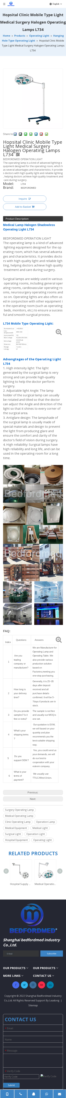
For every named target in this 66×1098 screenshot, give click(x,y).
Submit (11, 1085)
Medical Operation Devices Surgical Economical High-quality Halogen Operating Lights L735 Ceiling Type (45, 884)
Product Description (17, 218)
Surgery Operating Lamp (19, 810)
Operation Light (35, 834)
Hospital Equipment (16, 840)
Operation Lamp (45, 822)
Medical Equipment (16, 828)
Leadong (54, 1000)
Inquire (23, 198)
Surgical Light (13, 834)
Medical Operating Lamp (19, 816)
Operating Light (42, 840)
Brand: (8, 187)
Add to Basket (23, 206)
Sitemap (33, 1005)
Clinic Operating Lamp (18, 822)
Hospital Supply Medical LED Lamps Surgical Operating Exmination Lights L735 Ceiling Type (20, 884)
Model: (8, 184)
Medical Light (40, 828)
